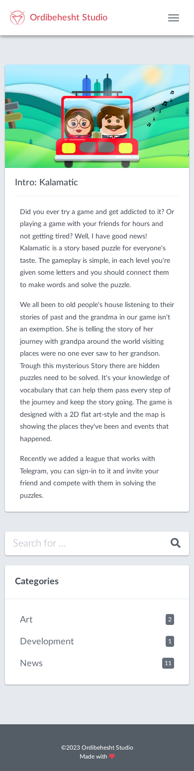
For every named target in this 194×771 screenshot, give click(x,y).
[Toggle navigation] (173, 17)
